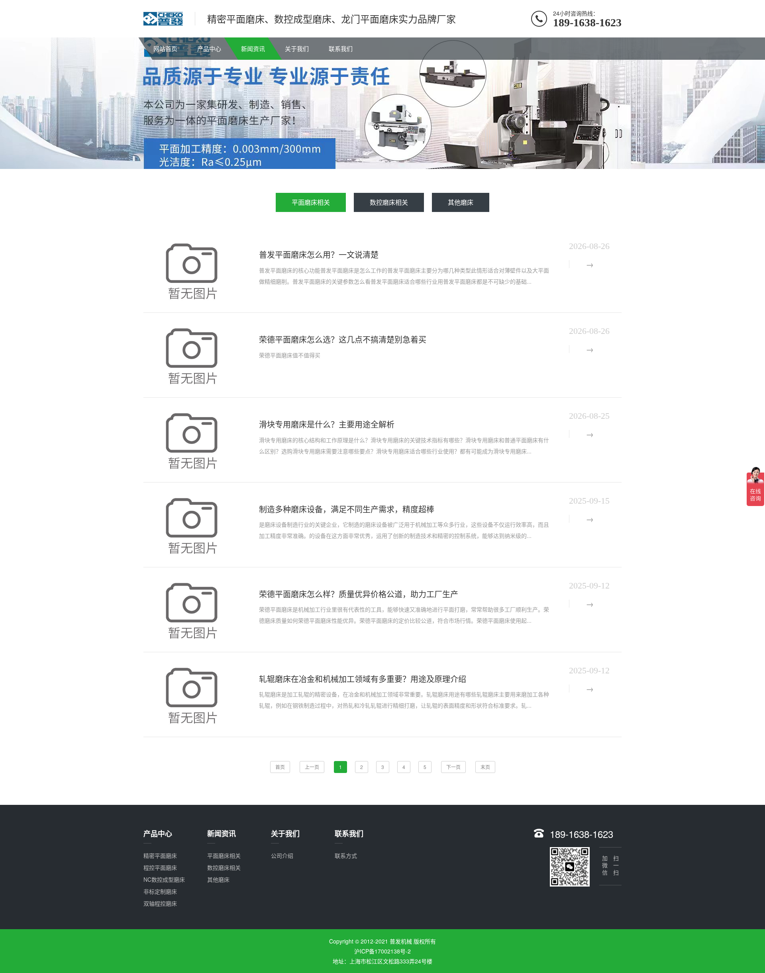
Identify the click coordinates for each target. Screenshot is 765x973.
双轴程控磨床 (160, 903)
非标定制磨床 (160, 891)
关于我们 (297, 48)
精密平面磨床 (160, 855)
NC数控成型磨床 (164, 879)
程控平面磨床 (160, 867)
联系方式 (346, 855)
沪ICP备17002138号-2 (382, 951)
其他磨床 (460, 202)
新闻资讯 (253, 48)
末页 (485, 766)
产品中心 (209, 48)
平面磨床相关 (311, 202)
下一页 (453, 766)
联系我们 (341, 48)
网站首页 (165, 48)
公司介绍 (282, 855)
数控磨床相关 (389, 202)
